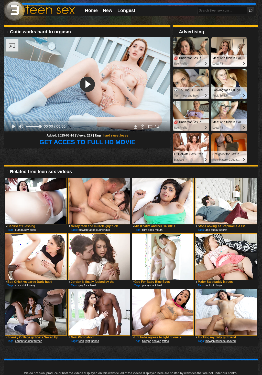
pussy (25, 229)
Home (91, 10)
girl (213, 285)
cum (17, 229)
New (107, 10)
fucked (95, 340)
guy (81, 285)
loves (124, 135)
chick (25, 285)
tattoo (92, 229)
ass (207, 229)
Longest (126, 10)
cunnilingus (103, 229)
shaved (156, 340)
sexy (32, 285)
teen (81, 340)
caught (19, 340)
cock (33, 229)
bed (159, 285)
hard (106, 135)
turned (38, 340)
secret (223, 229)
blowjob (83, 229)
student (29, 340)
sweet (115, 135)
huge (219, 285)
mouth (158, 229)
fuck (86, 285)
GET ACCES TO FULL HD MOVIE (87, 142)
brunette (220, 340)
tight (144, 229)
